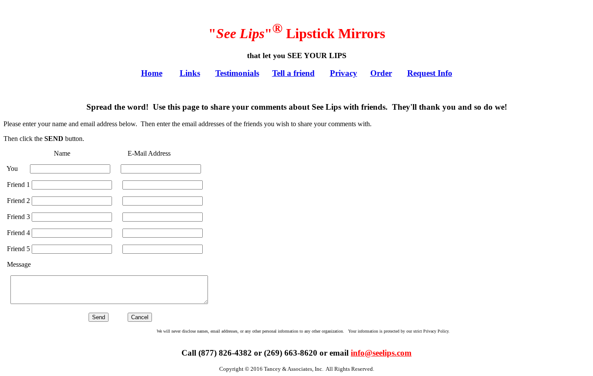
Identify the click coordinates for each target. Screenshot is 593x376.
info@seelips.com (381, 352)
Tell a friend (293, 73)
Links (190, 73)
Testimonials (237, 73)
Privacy (343, 73)
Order (381, 73)
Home (151, 73)
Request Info (429, 73)
